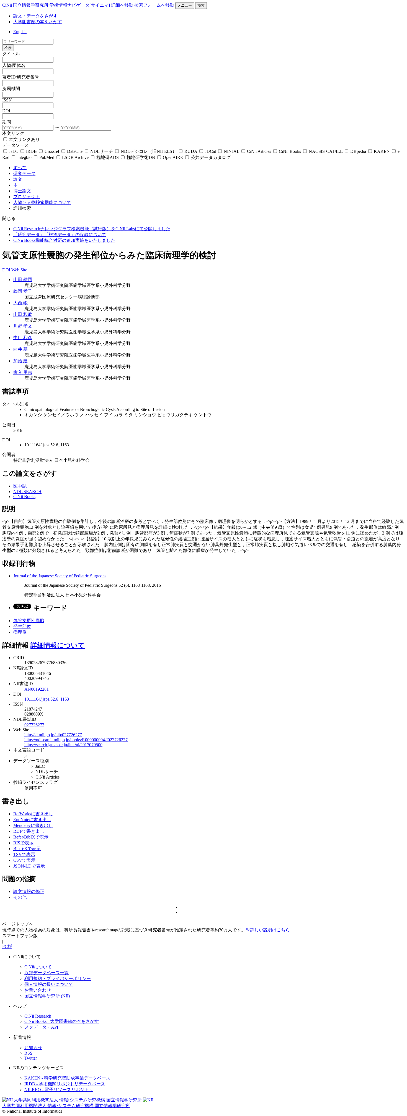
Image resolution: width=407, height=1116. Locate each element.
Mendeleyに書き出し (33, 825)
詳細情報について (57, 645)
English (20, 31)
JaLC (13, 151)
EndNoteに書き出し (32, 819)
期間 (6, 121)
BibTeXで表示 (27, 848)
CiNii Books (290, 151)
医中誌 (20, 486)
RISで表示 (23, 842)
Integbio (24, 157)
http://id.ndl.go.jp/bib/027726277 (53, 734)
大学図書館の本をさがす (37, 21)
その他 (20, 897)
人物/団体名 (13, 65)
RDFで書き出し (28, 831)
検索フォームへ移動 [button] (154, 5)
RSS (28, 1053)
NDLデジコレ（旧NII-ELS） (149, 151)
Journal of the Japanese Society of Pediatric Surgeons (59, 575)
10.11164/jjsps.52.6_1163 (46, 699)
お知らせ (33, 1047)
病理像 (20, 632)
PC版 (7, 946)
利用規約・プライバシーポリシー (57, 978)
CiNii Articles (259, 151)
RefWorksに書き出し (33, 813)
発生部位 (22, 626)
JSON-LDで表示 (29, 866)
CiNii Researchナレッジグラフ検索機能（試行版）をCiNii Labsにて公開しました (91, 228)
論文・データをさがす (35, 16)
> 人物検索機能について (47, 202)
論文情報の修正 (28, 891)
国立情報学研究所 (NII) (47, 996)
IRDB (31, 151)
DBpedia (358, 151)
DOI (6, 110)
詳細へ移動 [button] (122, 5)
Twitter (30, 1058)
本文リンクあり (24, 139)
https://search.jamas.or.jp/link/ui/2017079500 (63, 744)
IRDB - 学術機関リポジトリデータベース (64, 1083)
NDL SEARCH (27, 491)
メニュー (184, 5)
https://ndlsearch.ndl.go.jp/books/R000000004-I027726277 (76, 739)
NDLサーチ (101, 151)
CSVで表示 (24, 860)
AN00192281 (36, 689)
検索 (201, 5)
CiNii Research (37, 1016)
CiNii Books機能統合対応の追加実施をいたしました (64, 240)
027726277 (34, 724)
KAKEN (382, 151)
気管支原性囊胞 (28, 620)
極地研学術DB (140, 157)
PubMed (46, 157)
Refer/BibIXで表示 (30, 837)
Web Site (19, 270)
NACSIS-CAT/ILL (326, 151)
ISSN (7, 100)
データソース (15, 145)
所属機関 (11, 88)
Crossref (51, 151)
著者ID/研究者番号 (20, 77)
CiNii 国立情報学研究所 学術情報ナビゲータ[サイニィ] (56, 5)
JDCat (210, 151)
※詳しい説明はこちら (268, 930)
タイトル (11, 53)
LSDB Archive (75, 157)
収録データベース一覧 (46, 972)
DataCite (75, 151)
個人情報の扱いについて (48, 984)
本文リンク (13, 133)
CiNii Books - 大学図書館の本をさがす (61, 1021)
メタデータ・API (41, 1027)
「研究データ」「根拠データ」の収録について (59, 234)
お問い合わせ (37, 990)
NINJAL (231, 151)
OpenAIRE (173, 157)
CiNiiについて (38, 967)
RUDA (190, 151)
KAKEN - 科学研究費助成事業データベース (67, 1078)
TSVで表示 (24, 854)
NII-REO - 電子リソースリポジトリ (58, 1089)
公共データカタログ (210, 157)
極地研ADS (107, 157)
